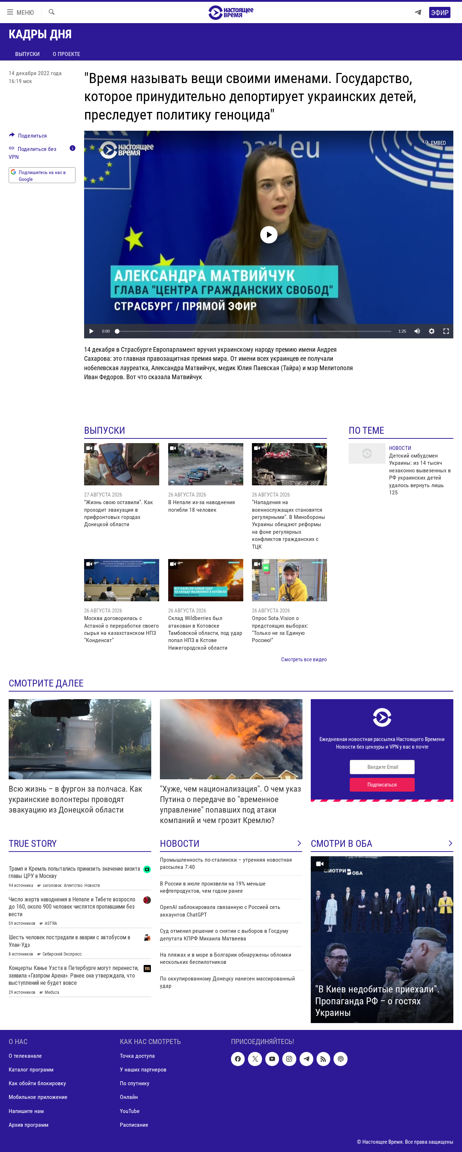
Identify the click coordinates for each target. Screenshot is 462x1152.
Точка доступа (137, 1055)
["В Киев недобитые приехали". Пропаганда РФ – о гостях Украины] (382, 939)
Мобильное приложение (38, 1096)
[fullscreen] (446, 331)
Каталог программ (31, 1069)
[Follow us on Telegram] (306, 1059)
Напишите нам (26, 1110)
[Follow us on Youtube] (272, 1059)
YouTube (130, 1110)
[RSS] (323, 1059)
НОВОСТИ (180, 843)
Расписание (134, 1124)
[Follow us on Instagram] (289, 1059)
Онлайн (129, 1096)
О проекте (66, 54)
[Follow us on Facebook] (238, 1059)
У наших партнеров (143, 1069)
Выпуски (27, 54)
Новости (400, 448)
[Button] (28, 137)
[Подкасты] (340, 1059)
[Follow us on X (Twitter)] (255, 1059)
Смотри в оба (341, 843)
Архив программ (28, 1124)
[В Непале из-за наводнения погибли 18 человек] (205, 464)
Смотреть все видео (304, 659)
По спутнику (134, 1083)
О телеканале (25, 1055)
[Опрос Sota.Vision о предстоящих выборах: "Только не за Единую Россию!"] (289, 580)
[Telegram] (418, 12)
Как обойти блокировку (37, 1083)
